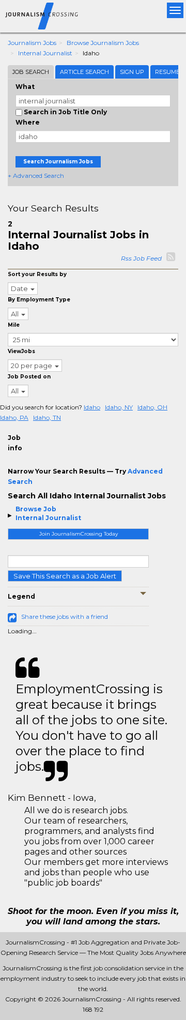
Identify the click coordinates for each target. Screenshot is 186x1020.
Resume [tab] (167, 71)
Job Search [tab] (30, 71)
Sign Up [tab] (132, 71)
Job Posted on (29, 376)
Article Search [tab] (84, 71)
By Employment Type (39, 299)
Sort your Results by (37, 274)
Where (28, 122)
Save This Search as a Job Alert (64, 576)
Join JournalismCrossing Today (78, 533)
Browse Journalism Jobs (103, 43)
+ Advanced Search (36, 175)
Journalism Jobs (32, 43)
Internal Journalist (45, 53)
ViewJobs (21, 351)
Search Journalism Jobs (58, 161)
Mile (14, 325)
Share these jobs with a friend (64, 616)
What (25, 86)
